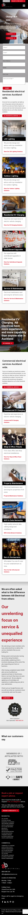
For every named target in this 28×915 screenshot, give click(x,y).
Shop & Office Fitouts (7, 847)
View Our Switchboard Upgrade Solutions (13, 263)
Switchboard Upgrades (8, 823)
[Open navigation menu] (24, 6)
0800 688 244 (19, 720)
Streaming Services (7, 834)
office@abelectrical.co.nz (9, 874)
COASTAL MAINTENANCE (7, 837)
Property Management (7, 858)
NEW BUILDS (4, 828)
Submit (7, 88)
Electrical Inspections (7, 836)
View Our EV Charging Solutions (13, 225)
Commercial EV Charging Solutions (11, 421)
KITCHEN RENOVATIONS (7, 833)
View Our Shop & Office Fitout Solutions (12, 458)
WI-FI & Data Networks (7, 826)
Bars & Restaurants (7, 852)
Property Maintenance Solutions (13, 496)
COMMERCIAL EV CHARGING (8, 845)
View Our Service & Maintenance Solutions (13, 299)
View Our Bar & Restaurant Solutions (12, 571)
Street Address (6, 61)
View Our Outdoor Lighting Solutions (11, 189)
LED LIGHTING (5, 818)
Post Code (5, 74)
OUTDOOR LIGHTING (6, 820)
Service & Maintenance (7, 825)
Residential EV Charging (8, 822)
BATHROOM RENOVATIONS (8, 831)
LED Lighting (5, 853)
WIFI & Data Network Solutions (13, 533)
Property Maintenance (7, 848)
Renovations (5, 829)
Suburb (4, 67)
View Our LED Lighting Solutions (13, 151)
